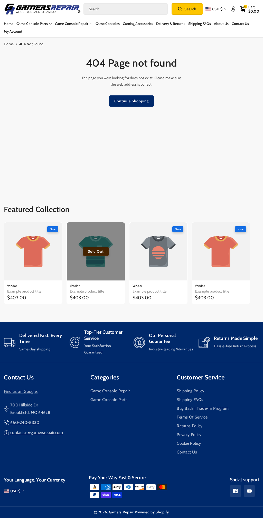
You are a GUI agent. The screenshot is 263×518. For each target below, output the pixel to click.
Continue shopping (131, 101)
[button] (249, 9)
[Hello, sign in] (233, 9)
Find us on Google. (20, 391)
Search (190, 9)
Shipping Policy (190, 390)
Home (9, 44)
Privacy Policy (189, 434)
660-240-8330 (25, 422)
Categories (104, 377)
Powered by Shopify (152, 512)
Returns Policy (189, 425)
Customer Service (200, 377)
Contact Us (19, 377)
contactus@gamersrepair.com (36, 432)
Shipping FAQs (190, 399)
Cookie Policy (189, 443)
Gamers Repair (121, 512)
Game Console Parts (108, 399)
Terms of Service (192, 417)
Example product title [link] (24, 291)
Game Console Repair (110, 390)
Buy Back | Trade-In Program (203, 408)
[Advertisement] (131, 150)
